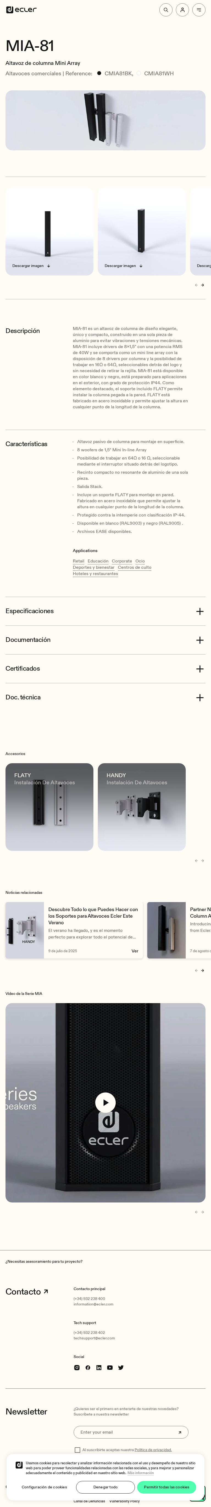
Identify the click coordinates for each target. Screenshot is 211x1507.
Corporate (122, 561)
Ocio (140, 561)
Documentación (28, 640)
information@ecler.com (93, 1304)
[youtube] (110, 1367)
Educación (98, 561)
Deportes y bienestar (94, 567)
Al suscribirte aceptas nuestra (127, 1450)
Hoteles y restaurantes (95, 573)
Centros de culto (134, 567)
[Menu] (199, 9)
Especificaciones (29, 611)
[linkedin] (99, 1367)
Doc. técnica (22, 697)
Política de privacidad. (153, 1450)
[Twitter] (121, 1367)
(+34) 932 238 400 (89, 1298)
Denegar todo (105, 1487)
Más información (140, 1473)
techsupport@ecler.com (94, 1338)
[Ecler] (21, 9)
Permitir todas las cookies (166, 1487)
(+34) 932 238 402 (89, 1332)
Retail (78, 561)
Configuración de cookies (44, 1487)
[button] (105, 29)
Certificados (22, 669)
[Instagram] (77, 1367)
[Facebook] (88, 1367)
